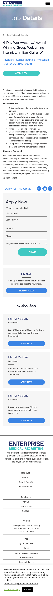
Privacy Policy (26, 557)
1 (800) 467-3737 (26, 543)
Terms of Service (26, 561)
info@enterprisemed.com (26, 552)
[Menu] (47, 3)
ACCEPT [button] (27, 589)
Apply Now (26, 343)
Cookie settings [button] (12, 589)
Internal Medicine (18, 318)
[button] (15, 35)
